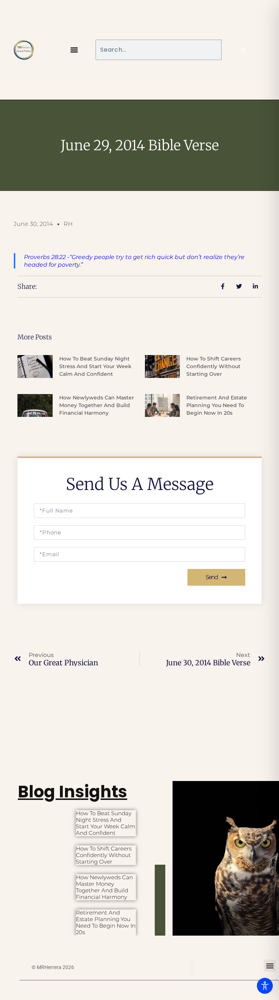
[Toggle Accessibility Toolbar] (265, 986)
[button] (74, 50)
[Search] (243, 50)
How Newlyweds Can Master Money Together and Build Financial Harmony (96, 405)
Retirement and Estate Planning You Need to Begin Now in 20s (216, 405)
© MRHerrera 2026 (53, 967)
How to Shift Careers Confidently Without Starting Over (213, 366)
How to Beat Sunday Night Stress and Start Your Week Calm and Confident (95, 366)
